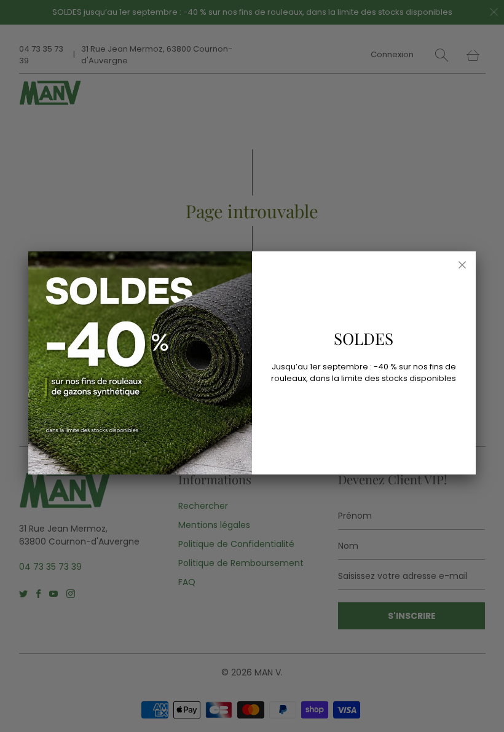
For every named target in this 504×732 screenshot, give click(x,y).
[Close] (462, 264)
